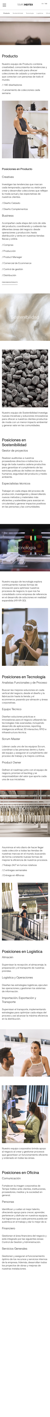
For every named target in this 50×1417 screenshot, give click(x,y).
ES (46, 4)
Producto (6, 13)
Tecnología (30, 13)
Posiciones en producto (10, 282)
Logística (40, 13)
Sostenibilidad (18, 13)
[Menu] (4, 4)
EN (43, 4)
